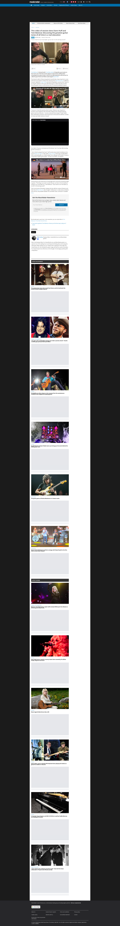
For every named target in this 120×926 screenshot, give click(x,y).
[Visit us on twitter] (69, 2)
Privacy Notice (37, 209)
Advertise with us (49, 914)
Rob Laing (38, 37)
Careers (76, 914)
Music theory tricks (70, 23)
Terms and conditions (64, 912)
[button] (88, 1)
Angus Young (52, 153)
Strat (32, 193)
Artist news (36, 5)
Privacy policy (77, 912)
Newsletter (66, 68)
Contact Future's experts (51, 912)
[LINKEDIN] (38, 239)
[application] (50, 132)
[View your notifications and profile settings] (84, 2)
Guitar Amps (74, 5)
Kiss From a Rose (81, 23)
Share (34, 68)
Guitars (43, 5)
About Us (33, 912)
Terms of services (48, 208)
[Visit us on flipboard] (75, 2)
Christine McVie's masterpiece (43, 23)
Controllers (49, 5)
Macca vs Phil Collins (58, 23)
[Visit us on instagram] (71, 2)
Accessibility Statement (65, 914)
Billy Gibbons (40, 190)
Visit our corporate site (76, 902)
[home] (31, 5)
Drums (55, 5)
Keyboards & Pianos (64, 5)
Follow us (59, 68)
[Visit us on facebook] (67, 2)
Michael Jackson (59, 80)
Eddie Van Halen (38, 153)
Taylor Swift (43, 82)
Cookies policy (34, 914)
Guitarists (37, 27)
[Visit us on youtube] (73, 2)
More (80, 5)
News (33, 37)
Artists (32, 27)
